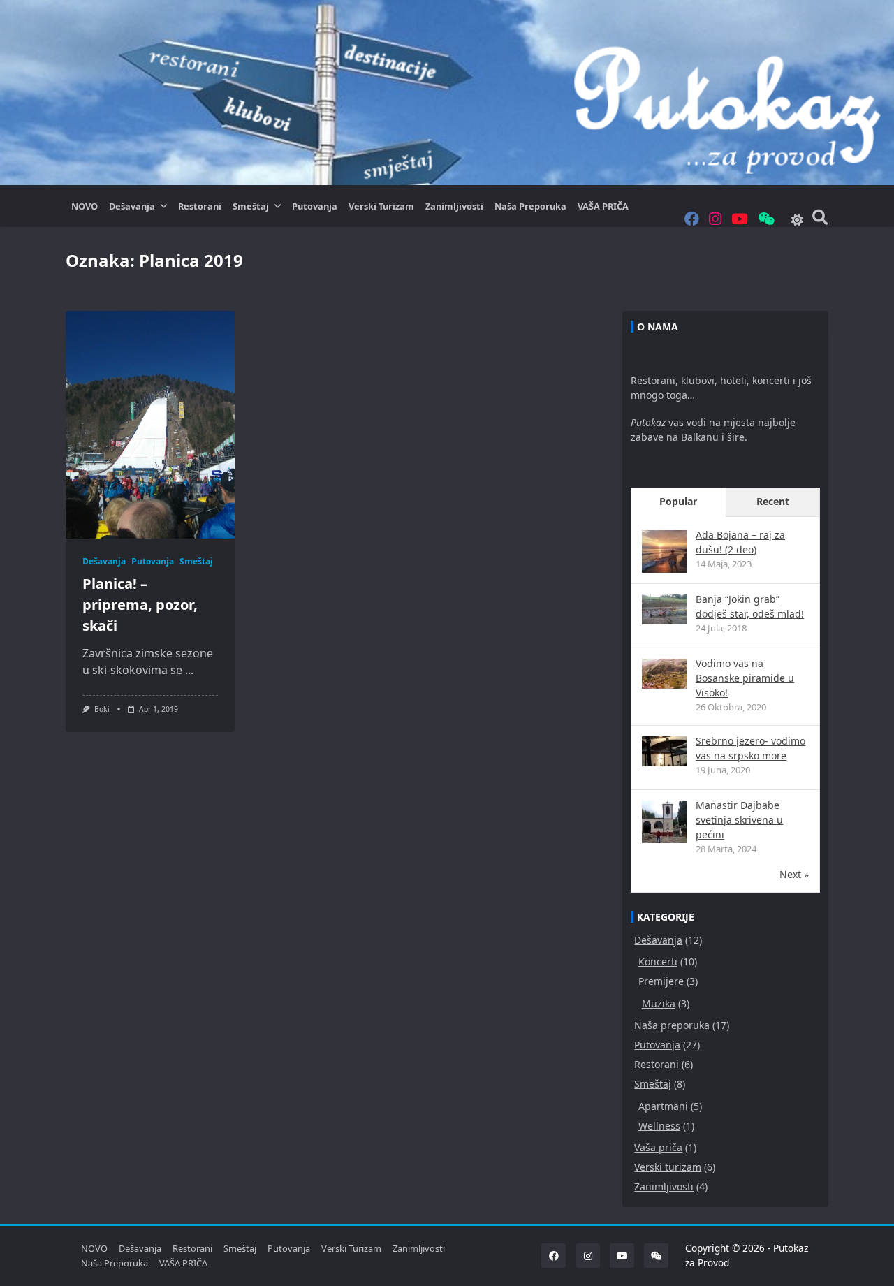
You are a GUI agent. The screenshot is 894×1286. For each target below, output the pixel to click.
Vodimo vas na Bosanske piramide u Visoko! (745, 678)
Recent (772, 501)
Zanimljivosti (454, 206)
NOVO (84, 206)
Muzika (658, 1003)
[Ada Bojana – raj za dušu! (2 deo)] (664, 553)
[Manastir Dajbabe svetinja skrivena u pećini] (664, 823)
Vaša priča (658, 1147)
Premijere (661, 981)
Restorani (199, 206)
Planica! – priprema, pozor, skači (140, 604)
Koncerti (657, 961)
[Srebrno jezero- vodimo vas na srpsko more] (664, 751)
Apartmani (663, 1106)
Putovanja (314, 206)
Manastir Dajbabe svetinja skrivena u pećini (739, 819)
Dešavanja (132, 206)
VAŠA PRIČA (603, 206)
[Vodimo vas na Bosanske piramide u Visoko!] (664, 674)
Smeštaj (251, 206)
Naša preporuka (530, 206)
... (189, 670)
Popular (678, 501)
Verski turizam (381, 206)
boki (102, 709)
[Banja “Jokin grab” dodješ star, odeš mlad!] (664, 609)
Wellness (659, 1125)
